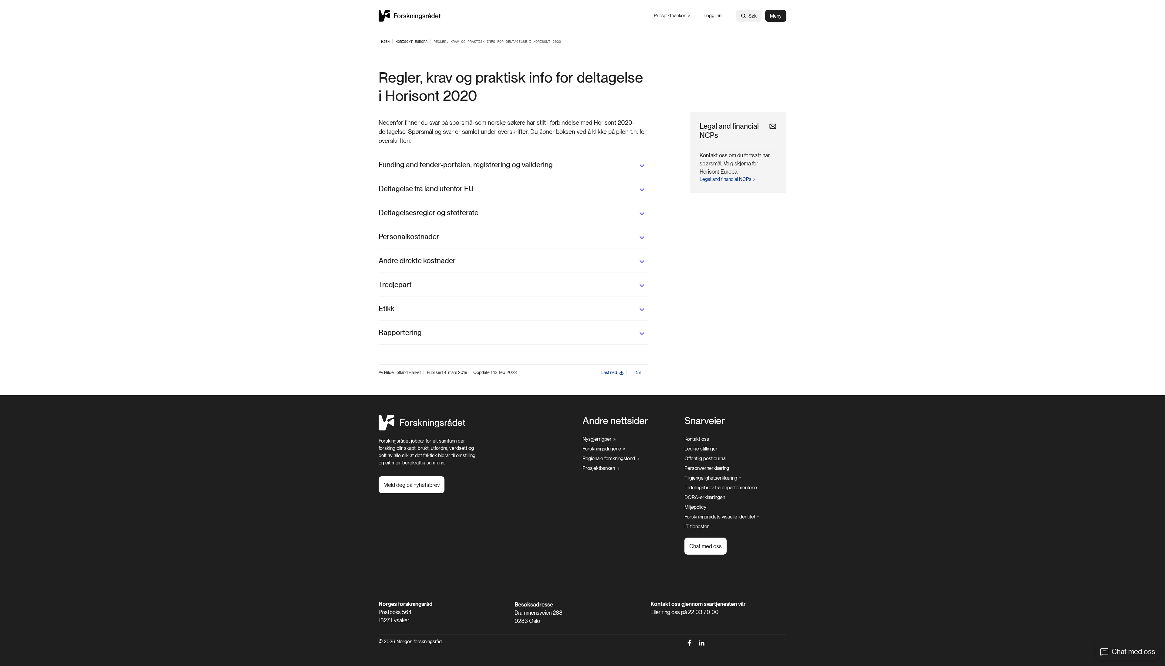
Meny (776, 16)
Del (637, 372)
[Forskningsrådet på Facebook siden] (689, 643)
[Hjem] (410, 15)
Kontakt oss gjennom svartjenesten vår (698, 604)
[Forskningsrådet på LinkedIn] (702, 643)
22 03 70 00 (703, 612)
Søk (752, 16)
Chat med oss (1133, 651)
